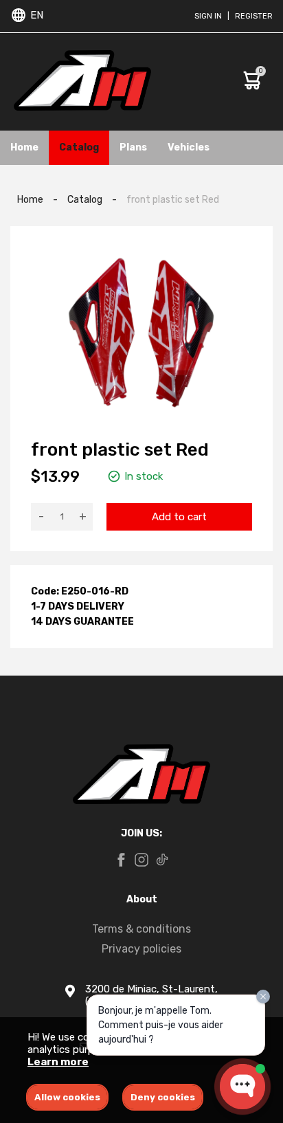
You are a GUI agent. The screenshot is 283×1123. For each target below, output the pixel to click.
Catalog (79, 147)
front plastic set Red (172, 199)
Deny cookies (163, 1097)
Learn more (58, 1062)
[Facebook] (121, 861)
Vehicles (189, 147)
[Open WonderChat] (242, 1086)
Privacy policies (141, 948)
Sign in (208, 16)
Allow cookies (67, 1097)
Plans (133, 147)
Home (24, 147)
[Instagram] (141, 861)
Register (254, 16)
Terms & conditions (141, 928)
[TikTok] (162, 861)
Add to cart (179, 517)
